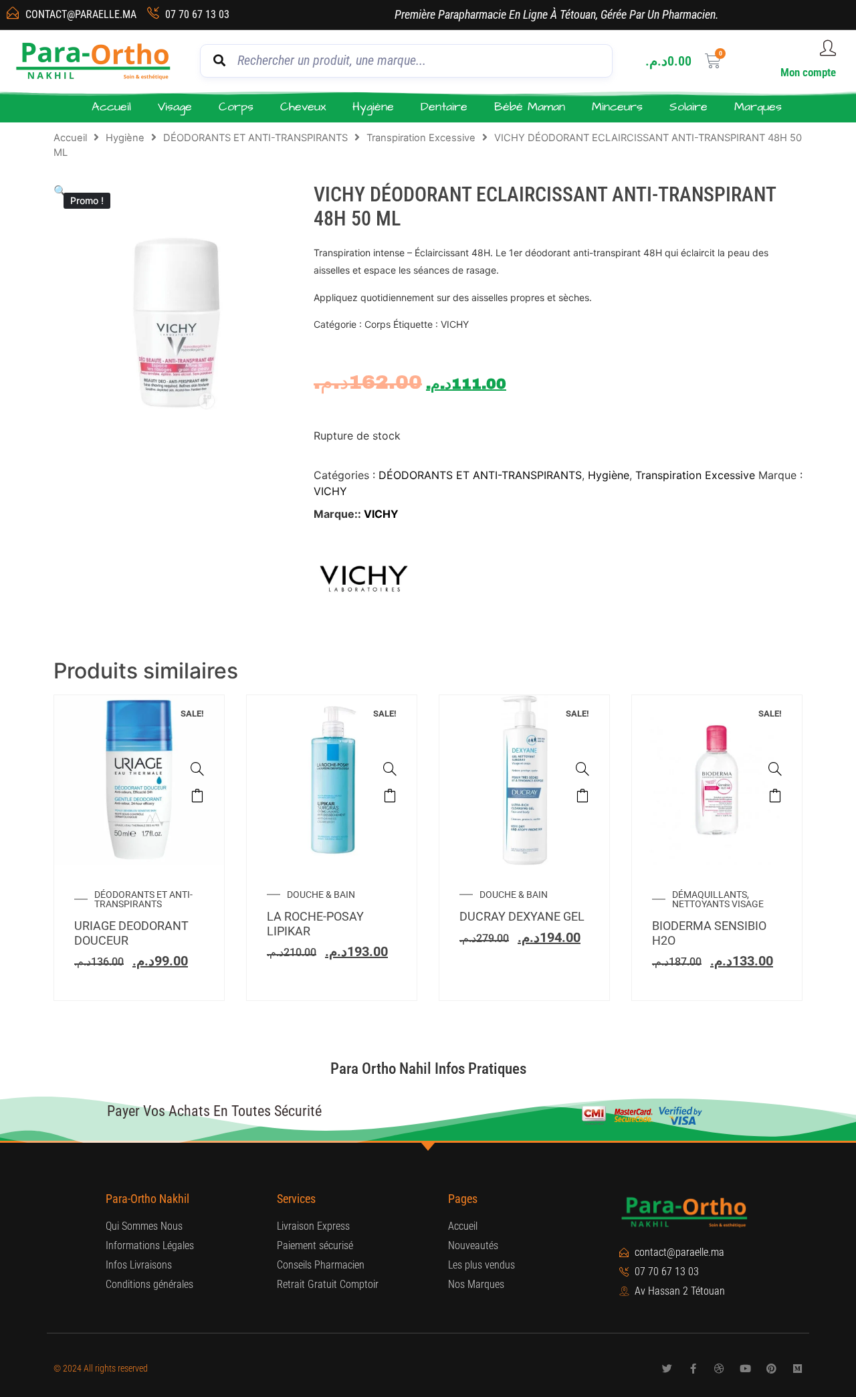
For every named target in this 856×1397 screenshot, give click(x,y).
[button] (60, 190)
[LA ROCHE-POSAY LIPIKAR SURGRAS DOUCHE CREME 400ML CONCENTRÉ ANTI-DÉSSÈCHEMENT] (390, 769)
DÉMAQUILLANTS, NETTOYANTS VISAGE (718, 899)
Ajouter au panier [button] (197, 795)
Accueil (111, 106)
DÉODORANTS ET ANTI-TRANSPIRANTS (255, 138)
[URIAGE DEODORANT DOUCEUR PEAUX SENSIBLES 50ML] (197, 769)
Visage (175, 106)
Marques (758, 106)
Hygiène (373, 106)
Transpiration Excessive (420, 138)
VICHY (330, 491)
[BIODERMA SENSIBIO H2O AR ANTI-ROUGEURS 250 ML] (775, 769)
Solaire (688, 106)
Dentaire (444, 106)
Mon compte (808, 72)
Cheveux (303, 106)
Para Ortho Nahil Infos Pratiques (428, 1069)
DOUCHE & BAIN (321, 894)
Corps (236, 106)
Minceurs (617, 106)
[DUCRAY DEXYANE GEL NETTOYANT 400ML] (582, 769)
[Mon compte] (828, 48)
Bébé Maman (529, 106)
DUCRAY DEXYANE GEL (521, 916)
